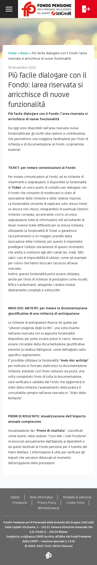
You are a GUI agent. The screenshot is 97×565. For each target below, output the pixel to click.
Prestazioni (19, 502)
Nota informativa (41, 497)
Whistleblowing (48, 508)
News (24, 53)
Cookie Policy (75, 502)
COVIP (39, 536)
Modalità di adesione (77, 497)
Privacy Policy (46, 502)
